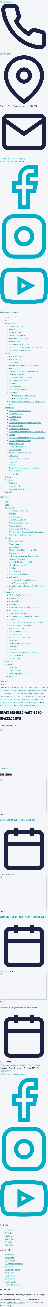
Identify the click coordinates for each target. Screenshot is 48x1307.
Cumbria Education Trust (19, 338)
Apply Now (4, 497)
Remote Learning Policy (18, 389)
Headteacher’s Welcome (18, 326)
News (7, 320)
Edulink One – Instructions (19, 428)
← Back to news (6, 768)
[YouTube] (24, 309)
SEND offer (9, 1273)
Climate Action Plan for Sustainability (23, 365)
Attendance (13, 419)
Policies (12, 383)
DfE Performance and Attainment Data (24, 371)
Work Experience (16, 471)
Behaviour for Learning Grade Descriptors (25, 422)
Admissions (14, 362)
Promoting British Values (19, 344)
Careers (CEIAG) (15, 341)
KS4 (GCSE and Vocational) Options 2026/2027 (27, 437)
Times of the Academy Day (19, 459)
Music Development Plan (18, 380)
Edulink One (4, 161)
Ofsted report (10, 1255)
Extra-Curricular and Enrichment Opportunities (27, 431)
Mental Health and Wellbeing (24, 395)
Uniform (12, 465)
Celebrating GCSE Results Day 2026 (13, 687)
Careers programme (12, 1270)
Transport (13, 462)
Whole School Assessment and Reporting (25, 468)
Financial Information (17, 374)
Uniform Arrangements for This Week (32, 690)
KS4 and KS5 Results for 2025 (20, 377)
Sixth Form (9, 477)
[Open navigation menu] (10, 497)
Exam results (10, 1261)
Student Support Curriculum (20, 453)
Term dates (9, 1230)
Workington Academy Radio (20, 350)
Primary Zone (14, 474)
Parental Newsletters (22, 398)
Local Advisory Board (17, 335)
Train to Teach (14, 486)
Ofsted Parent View (16, 443)
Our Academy (10, 323)
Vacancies (13, 161)
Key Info (8, 353)
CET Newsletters (16, 425)
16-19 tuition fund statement (20, 410)
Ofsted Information (16, 356)
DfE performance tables (14, 1264)
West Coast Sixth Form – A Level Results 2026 (18, 699)
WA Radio (8, 1233)
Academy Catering (16, 413)
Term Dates (13, 456)
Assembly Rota (15, 416)
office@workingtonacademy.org (12, 158)
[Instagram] (24, 260)
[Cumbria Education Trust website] (29, 1065)
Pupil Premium (15, 386)
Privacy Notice (15, 449)
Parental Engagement (17, 447)
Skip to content (6, 1)
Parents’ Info (9, 407)
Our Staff (12, 329)
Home (7, 317)
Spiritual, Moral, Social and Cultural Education (26, 347)
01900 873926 (5, 54)
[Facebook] (24, 211)
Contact (21, 161)
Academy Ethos (15, 332)
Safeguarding (14, 392)
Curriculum (13, 368)
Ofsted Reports (15, 359)
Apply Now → (5, 681)
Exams (12, 434)
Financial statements (13, 1285)
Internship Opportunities (18, 489)
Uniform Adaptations (8, 693)
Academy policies (11, 1282)
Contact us (9, 1245)
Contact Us (9, 492)
